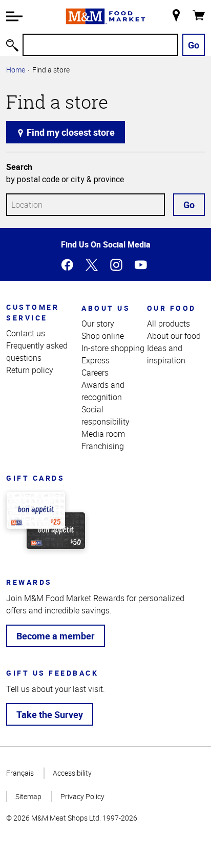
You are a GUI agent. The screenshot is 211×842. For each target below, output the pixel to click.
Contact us (25, 333)
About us (105, 308)
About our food (174, 335)
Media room (103, 433)
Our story (97, 323)
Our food (171, 308)
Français (20, 773)
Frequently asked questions (37, 351)
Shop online (102, 335)
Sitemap (28, 796)
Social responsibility (105, 415)
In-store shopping (112, 348)
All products (168, 323)
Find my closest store (70, 132)
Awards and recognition (102, 391)
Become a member (55, 636)
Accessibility (72, 773)
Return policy (29, 370)
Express (95, 360)
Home (15, 70)
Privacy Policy (82, 796)
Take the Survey (49, 714)
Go (193, 45)
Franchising (102, 446)
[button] (14, 16)
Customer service (32, 312)
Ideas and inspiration (166, 354)
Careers (95, 372)
